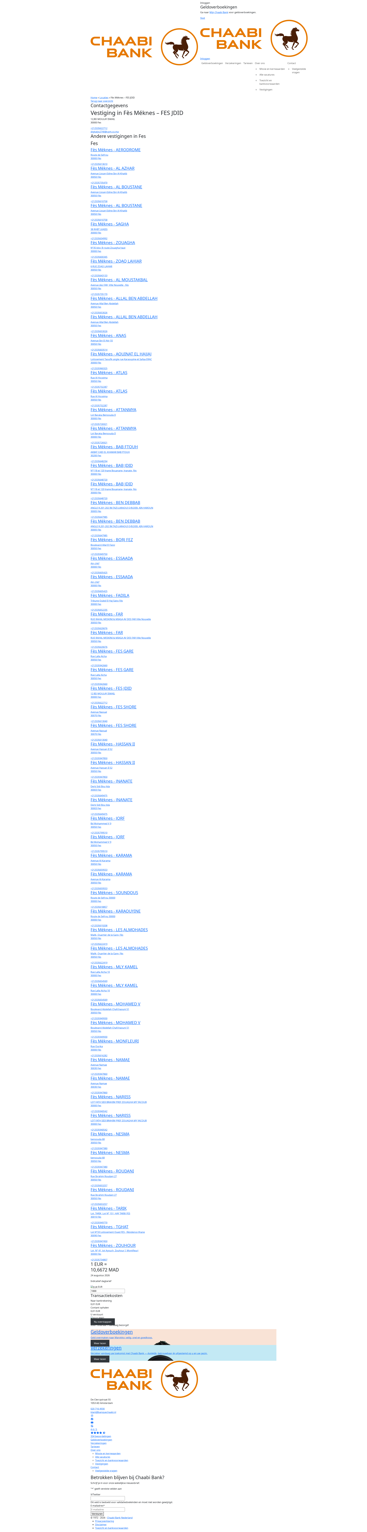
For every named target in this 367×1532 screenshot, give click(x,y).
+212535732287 (99, 386)
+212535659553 (99, 869)
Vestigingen (265, 89)
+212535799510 (99, 832)
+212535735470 (99, 182)
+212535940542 (99, 1111)
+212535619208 (99, 925)
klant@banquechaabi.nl (103, 1412)
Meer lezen (100, 1343)
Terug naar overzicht (102, 101)
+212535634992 (99, 238)
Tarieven (248, 63)
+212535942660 (99, 665)
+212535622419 (99, 944)
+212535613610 (99, 164)
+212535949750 (99, 554)
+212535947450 (99, 1241)
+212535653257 (99, 1185)
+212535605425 (99, 572)
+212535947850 (99, 758)
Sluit (202, 18)
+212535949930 (99, 1018)
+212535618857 (99, 907)
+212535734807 (99, 1259)
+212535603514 (99, 349)
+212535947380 (99, 1148)
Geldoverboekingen (212, 63)
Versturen (97, 1513)
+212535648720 (99, 479)
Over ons (260, 63)
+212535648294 (99, 461)
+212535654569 (99, 981)
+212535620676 (99, 628)
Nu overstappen (102, 1321)
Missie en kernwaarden (272, 69)
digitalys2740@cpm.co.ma (105, 131)
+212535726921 (99, 424)
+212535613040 (99, 721)
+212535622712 (99, 128)
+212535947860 (99, 1074)
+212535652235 (99, 609)
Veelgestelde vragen (299, 70)
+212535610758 (99, 201)
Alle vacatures (267, 74)
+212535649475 (99, 795)
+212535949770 (99, 1222)
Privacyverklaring (104, 1521)
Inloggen (205, 58)
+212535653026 (99, 312)
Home (94, 97)
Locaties (103, 97)
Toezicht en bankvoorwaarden (269, 82)
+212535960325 (99, 368)
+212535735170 (99, 294)
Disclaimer (101, 1524)
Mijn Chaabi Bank (218, 12)
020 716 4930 (98, 1408)
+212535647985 (99, 517)
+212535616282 (99, 1055)
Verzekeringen (233, 63)
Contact (291, 63)
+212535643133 (99, 275)
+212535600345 (99, 257)
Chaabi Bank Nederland (120, 1517)
